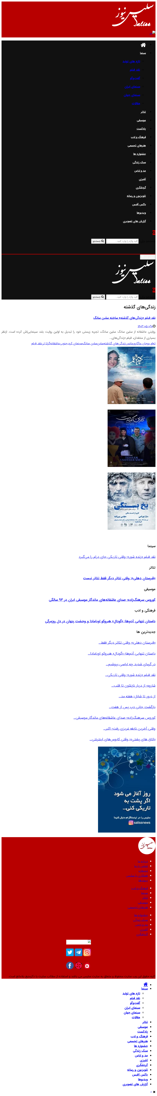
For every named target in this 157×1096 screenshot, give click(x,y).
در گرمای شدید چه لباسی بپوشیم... (130, 664)
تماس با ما (141, 866)
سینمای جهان (132, 95)
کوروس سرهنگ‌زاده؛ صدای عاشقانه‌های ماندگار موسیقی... (114, 718)
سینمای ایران (132, 86)
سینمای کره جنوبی (71, 343)
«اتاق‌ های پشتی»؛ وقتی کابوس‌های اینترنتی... (122, 739)
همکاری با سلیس (137, 875)
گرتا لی (46, 343)
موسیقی (141, 120)
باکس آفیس (139, 204)
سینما (143, 53)
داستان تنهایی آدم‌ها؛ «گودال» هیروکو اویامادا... (121, 653)
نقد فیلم (135, 69)
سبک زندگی (139, 162)
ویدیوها (141, 213)
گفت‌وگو (135, 78)
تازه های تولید (131, 61)
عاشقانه (55, 343)
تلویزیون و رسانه (136, 196)
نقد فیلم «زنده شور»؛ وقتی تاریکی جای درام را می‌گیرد (117, 557)
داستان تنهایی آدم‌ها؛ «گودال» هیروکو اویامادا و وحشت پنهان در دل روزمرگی (100, 621)
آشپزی (142, 179)
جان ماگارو (140, 343)
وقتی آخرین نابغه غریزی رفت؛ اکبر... (129, 728)
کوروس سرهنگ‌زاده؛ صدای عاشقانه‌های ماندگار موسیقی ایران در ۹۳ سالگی (102, 600)
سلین (100, 343)
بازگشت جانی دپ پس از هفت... (132, 707)
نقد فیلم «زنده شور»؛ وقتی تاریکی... (130, 675)
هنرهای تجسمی (137, 145)
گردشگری (141, 188)
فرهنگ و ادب (138, 137)
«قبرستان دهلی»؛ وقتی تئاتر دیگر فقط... (127, 643)
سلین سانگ (90, 343)
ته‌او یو (151, 343)
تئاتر (143, 112)
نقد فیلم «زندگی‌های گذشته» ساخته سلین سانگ (124, 318)
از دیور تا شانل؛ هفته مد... (137, 696)
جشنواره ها (139, 154)
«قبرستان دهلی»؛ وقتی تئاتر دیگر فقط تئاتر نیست (119, 578)
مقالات (136, 103)
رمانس (130, 343)
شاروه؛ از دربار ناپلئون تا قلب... (133, 686)
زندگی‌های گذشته (115, 343)
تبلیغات (143, 870)
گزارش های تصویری (134, 221)
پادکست (141, 129)
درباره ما (143, 861)
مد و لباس (140, 171)
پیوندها (143, 880)
